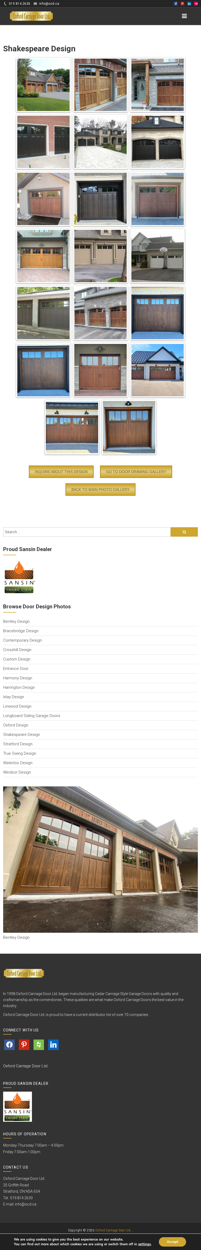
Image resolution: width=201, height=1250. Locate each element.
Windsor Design (17, 772)
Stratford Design (17, 744)
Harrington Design (19, 687)
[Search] (184, 532)
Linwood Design (17, 706)
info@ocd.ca (25, 1204)
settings (144, 1244)
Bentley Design (16, 621)
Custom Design (16, 659)
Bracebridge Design (20, 631)
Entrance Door (16, 668)
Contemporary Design (22, 640)
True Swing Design (19, 753)
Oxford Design (15, 725)
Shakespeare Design (21, 734)
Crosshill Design (17, 649)
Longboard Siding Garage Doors (31, 715)
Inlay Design (13, 697)
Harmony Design (17, 678)
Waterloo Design (17, 762)
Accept (172, 1241)
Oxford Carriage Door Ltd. (25, 1066)
